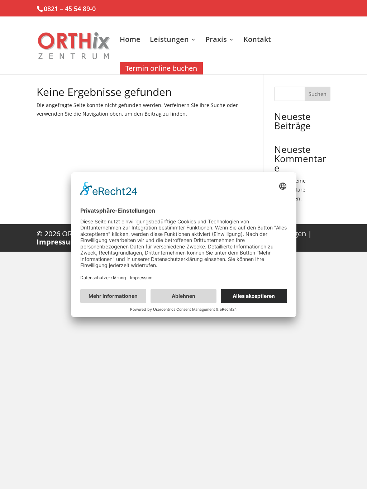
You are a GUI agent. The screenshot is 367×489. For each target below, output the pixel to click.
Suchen (318, 94)
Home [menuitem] (130, 40)
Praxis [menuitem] (216, 40)
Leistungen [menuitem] (169, 40)
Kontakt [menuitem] (257, 40)
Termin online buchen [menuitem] (161, 68)
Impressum (57, 242)
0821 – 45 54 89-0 (70, 8)
